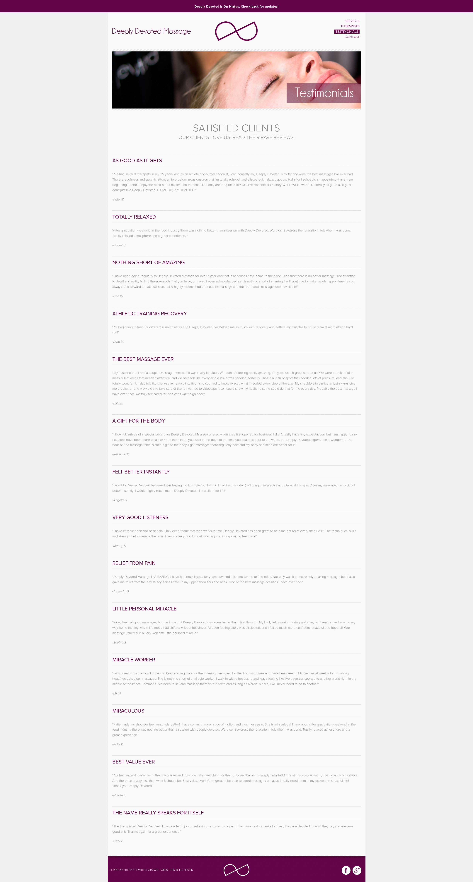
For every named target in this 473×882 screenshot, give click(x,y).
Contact (352, 37)
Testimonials (347, 32)
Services (352, 21)
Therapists (350, 26)
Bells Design (184, 870)
